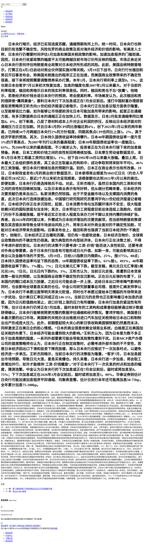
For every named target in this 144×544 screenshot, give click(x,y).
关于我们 (9, 14)
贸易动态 (9, 17)
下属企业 (9, 538)
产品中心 (9, 536)
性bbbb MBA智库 (19, 491)
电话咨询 (9, 541)
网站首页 (9, 11)
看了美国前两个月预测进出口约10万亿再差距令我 (32, 489)
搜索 (24, 4)
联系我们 (9, 22)
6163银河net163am (8, 34)
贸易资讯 (9, 19)
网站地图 (53, 528)
